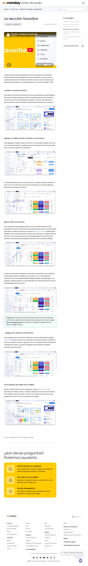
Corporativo (67, 529)
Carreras (28, 540)
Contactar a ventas (69, 541)
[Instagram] (51, 558)
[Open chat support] (80, 561)
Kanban (28, 523)
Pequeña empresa (68, 532)
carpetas (7, 340)
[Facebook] (41, 558)
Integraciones (10, 543)
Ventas (46, 540)
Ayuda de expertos (26, 488)
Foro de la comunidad (27, 477)
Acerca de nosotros (31, 537)
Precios (66, 538)
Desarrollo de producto (51, 543)
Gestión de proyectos (50, 534)
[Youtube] (44, 558)
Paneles (9, 540)
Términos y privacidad (54, 561)
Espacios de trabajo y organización (31, 9)
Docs (27, 526)
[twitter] (47, 558)
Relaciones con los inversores (33, 543)
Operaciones (48, 545)
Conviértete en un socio (32, 545)
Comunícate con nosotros (72, 545)
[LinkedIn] (37, 558)
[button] (83, 3)
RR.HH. (65, 523)
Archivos (28, 528)
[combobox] (71, 9)
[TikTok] (54, 558)
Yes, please (79, 557)
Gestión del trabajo (13, 526)
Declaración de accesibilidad (39, 561)
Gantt (8, 548)
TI (45, 548)
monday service (12, 534)
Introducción (14, 9)
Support (6, 9)
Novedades (48, 526)
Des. (9, 531)
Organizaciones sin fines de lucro (72, 534)
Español (77, 517)
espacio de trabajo (43, 389)
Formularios (29, 531)
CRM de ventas (12, 528)
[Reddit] (34, 558)
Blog (46, 523)
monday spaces (49, 528)
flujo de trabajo (40, 231)
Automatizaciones (12, 545)
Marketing (47, 537)
